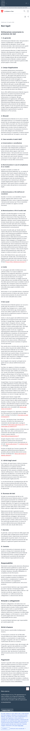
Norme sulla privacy (11, 444)
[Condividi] (28, 16)
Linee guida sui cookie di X (8, 426)
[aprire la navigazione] (28, 11)
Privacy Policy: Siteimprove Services (15, 262)
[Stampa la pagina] (25, 16)
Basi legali (20, 725)
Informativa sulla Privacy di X (16, 424)
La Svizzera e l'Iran (9, 11)
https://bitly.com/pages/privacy (9, 436)
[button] (27, 688)
